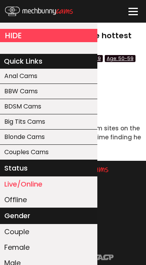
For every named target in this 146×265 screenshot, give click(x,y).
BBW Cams (21, 91)
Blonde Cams (24, 136)
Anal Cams (20, 75)
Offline (15, 200)
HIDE (13, 35)
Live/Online (23, 184)
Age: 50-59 (120, 58)
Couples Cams (26, 152)
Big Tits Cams (24, 121)
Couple (16, 232)
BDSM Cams (22, 106)
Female (17, 247)
